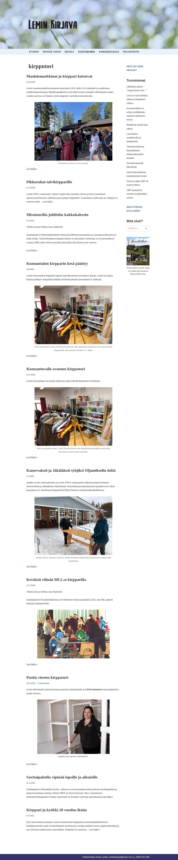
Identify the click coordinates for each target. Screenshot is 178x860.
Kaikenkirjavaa (109, 52)
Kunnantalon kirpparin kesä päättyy (57, 263)
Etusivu (34, 52)
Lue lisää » (31, 169)
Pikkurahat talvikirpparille (49, 182)
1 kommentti (43, 683)
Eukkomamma (86, 52)
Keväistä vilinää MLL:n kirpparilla (56, 579)
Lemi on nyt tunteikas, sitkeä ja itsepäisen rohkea (137, 99)
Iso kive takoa (52, 52)
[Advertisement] (147, 298)
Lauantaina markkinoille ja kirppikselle (134, 138)
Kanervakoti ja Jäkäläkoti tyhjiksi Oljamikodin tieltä (71, 470)
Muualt (69, 52)
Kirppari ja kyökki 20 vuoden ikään (56, 810)
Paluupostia (131, 52)
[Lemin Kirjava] (53, 24)
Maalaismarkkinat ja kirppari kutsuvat (59, 76)
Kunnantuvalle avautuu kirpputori (55, 369)
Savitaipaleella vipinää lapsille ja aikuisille (61, 777)
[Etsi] (146, 228)
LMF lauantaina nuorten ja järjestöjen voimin (137, 194)
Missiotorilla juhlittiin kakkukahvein (57, 214)
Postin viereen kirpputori (47, 677)
